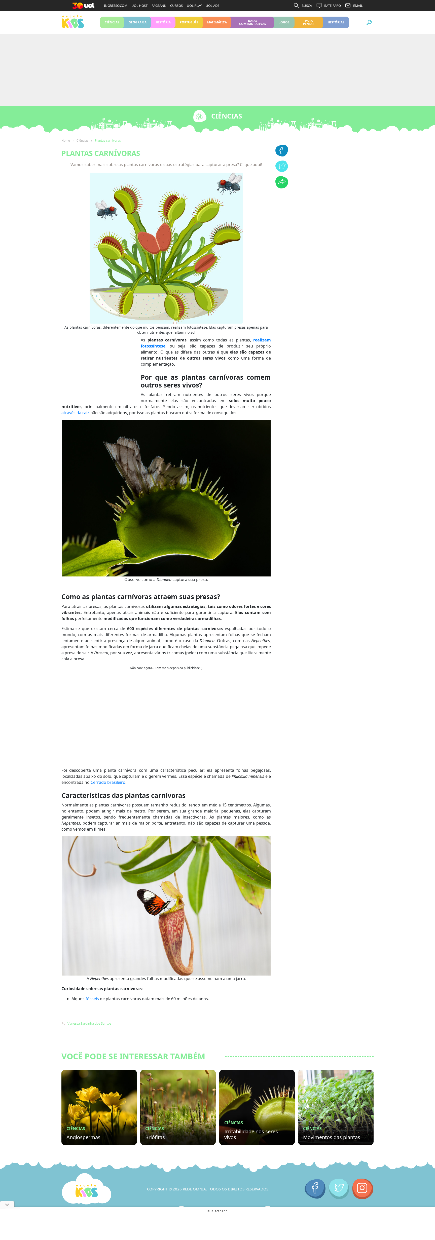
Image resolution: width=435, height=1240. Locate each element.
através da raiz (75, 412)
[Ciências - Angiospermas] (99, 1107)
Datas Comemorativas (252, 22)
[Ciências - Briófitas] (178, 1107)
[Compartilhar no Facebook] (281, 155)
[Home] (86, 1189)
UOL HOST (139, 5)
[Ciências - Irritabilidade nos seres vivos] (257, 1107)
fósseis (92, 998)
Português (189, 22)
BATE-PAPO (332, 5)
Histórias (336, 22)
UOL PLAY (194, 5)
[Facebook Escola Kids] (315, 1189)
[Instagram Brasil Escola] (363, 1189)
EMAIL (358, 5)
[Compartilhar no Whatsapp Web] (281, 187)
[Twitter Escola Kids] (339, 1189)
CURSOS (176, 5)
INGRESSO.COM (115, 5)
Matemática (217, 22)
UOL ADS (212, 5)
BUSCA (307, 5)
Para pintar (308, 22)
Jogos (284, 22)
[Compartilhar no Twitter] (281, 170)
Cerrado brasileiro (108, 782)
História (163, 22)
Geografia (137, 22)
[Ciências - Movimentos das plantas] (336, 1107)
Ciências (112, 22)
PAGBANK (159, 5)
